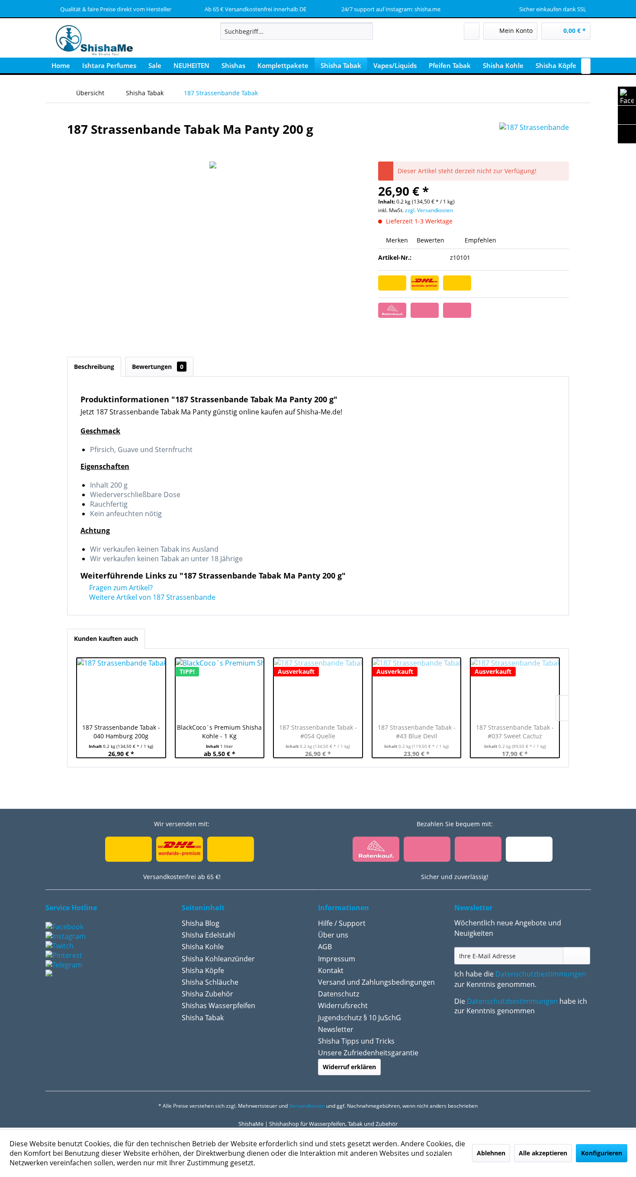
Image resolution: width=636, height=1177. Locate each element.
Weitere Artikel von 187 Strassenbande (151, 597)
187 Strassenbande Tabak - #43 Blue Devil (417, 731)
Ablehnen (491, 1153)
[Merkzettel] (471, 31)
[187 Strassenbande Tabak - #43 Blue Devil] (417, 688)
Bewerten (430, 240)
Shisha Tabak (203, 1017)
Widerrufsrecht (343, 1005)
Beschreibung (94, 366)
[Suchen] (365, 31)
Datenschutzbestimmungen (540, 974)
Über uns (333, 935)
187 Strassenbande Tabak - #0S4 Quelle (318, 731)
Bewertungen (157, 366)
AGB (325, 946)
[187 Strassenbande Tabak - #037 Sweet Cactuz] (515, 688)
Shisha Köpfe (203, 970)
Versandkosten (307, 1105)
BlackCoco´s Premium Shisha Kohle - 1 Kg (219, 731)
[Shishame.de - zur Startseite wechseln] (91, 41)
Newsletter (335, 1029)
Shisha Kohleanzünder (218, 959)
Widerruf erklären (349, 1067)
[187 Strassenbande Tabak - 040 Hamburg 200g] (121, 688)
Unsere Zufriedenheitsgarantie (368, 1052)
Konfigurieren (601, 1153)
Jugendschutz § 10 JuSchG (359, 1017)
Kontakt (331, 970)
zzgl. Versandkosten (429, 210)
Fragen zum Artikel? (120, 587)
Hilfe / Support (342, 923)
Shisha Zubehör (207, 994)
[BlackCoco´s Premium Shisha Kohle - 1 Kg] (220, 688)
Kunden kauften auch (106, 638)
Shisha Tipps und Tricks (356, 1041)
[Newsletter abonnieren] (576, 955)
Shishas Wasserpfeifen (218, 1005)
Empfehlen (479, 240)
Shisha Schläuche (210, 982)
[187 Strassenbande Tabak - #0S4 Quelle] (318, 688)
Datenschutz (338, 994)
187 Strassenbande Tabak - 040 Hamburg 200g (121, 731)
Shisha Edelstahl (208, 935)
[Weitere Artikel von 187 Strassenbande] (534, 138)
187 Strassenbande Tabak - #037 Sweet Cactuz (515, 731)
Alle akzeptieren (543, 1153)
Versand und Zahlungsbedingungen (376, 982)
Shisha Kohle (203, 946)
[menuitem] (296, 31)
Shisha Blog (200, 923)
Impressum (336, 959)
